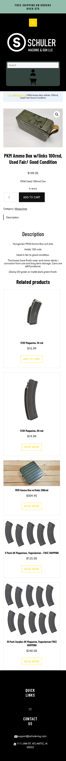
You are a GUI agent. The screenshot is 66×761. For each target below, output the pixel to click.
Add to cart (31, 197)
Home (11, 95)
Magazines (20, 95)
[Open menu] (33, 23)
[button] (57, 114)
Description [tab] (12, 217)
